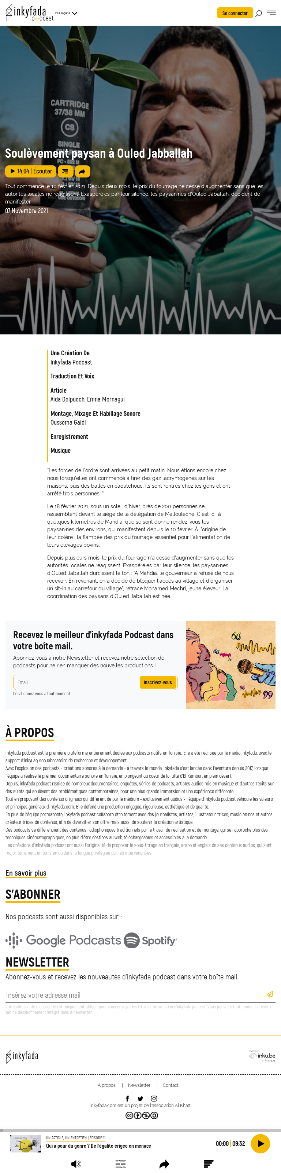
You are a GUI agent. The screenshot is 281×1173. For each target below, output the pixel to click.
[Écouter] (260, 1143)
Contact (171, 1085)
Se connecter (235, 13)
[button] (76, 1164)
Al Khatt (183, 1105)
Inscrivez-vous (158, 682)
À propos (107, 1085)
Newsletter (139, 1085)
